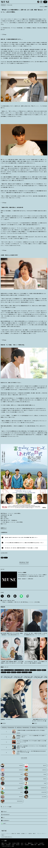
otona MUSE (8, 844)
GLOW (13, 844)
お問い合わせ (30, 578)
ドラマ (5, 557)
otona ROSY (41, 843)
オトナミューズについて (6, 833)
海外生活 (39, 670)
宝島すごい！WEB (41, 844)
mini (25, 843)
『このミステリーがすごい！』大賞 (8, 846)
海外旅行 (27, 670)
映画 (2, 557)
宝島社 (3, 834)
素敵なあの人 (30, 843)
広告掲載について (24, 833)
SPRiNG (3, 844)
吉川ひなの (13, 672)
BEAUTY (35, 723)
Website (19, 578)
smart (22, 844)
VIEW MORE (24, 757)
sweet (22, 843)
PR (1, 723)
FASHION (4, 723)
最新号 (34, 833)
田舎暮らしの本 (33, 844)
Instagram (24, 578)
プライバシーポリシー (41, 833)
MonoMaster (27, 844)
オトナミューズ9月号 (19, 670)
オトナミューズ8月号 (9, 670)
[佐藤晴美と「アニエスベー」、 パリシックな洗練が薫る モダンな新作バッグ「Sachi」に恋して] (16, 698)
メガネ (8, 672)
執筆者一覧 (14, 833)
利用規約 (18, 833)
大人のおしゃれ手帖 (15, 843)
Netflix (19, 672)
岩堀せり (44, 670)
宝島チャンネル (4, 843)
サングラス (3, 672)
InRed (9, 843)
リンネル (35, 843)
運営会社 (30, 833)
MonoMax (17, 844)
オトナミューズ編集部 (43, 6)
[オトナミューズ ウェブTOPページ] (24, 831)
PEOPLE (3, 5)
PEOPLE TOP (24, 562)
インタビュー (33, 670)
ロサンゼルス (25, 672)
